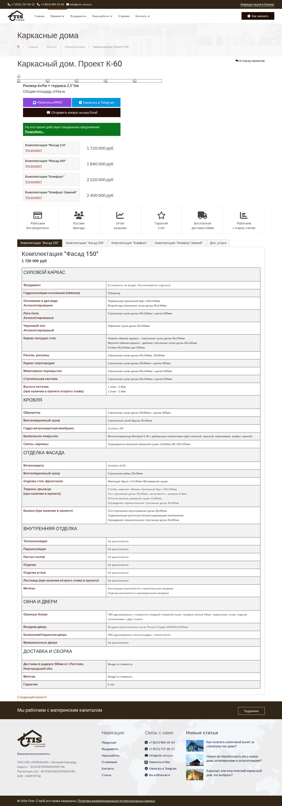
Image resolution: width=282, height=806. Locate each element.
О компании (109, 762)
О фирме (124, 16)
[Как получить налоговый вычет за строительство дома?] (195, 745)
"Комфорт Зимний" (179, 243)
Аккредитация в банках (257, 4)
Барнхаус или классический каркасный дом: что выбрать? (234, 773)
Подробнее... (35, 131)
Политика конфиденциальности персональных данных (116, 801)
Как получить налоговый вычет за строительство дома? (230, 744)
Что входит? (33, 150)
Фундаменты (78, 16)
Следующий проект (31, 697)
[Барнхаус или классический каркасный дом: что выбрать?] (195, 774)
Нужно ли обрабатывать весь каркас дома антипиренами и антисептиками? (233, 758)
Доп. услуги (218, 243)
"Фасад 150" (40, 243)
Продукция (109, 742)
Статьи (106, 775)
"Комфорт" (129, 243)
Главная (39, 16)
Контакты (141, 16)
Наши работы (100, 16)
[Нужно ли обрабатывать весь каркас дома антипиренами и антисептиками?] (195, 760)
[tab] (39, 243)
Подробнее (251, 711)
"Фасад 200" (85, 243)
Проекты (55, 16)
